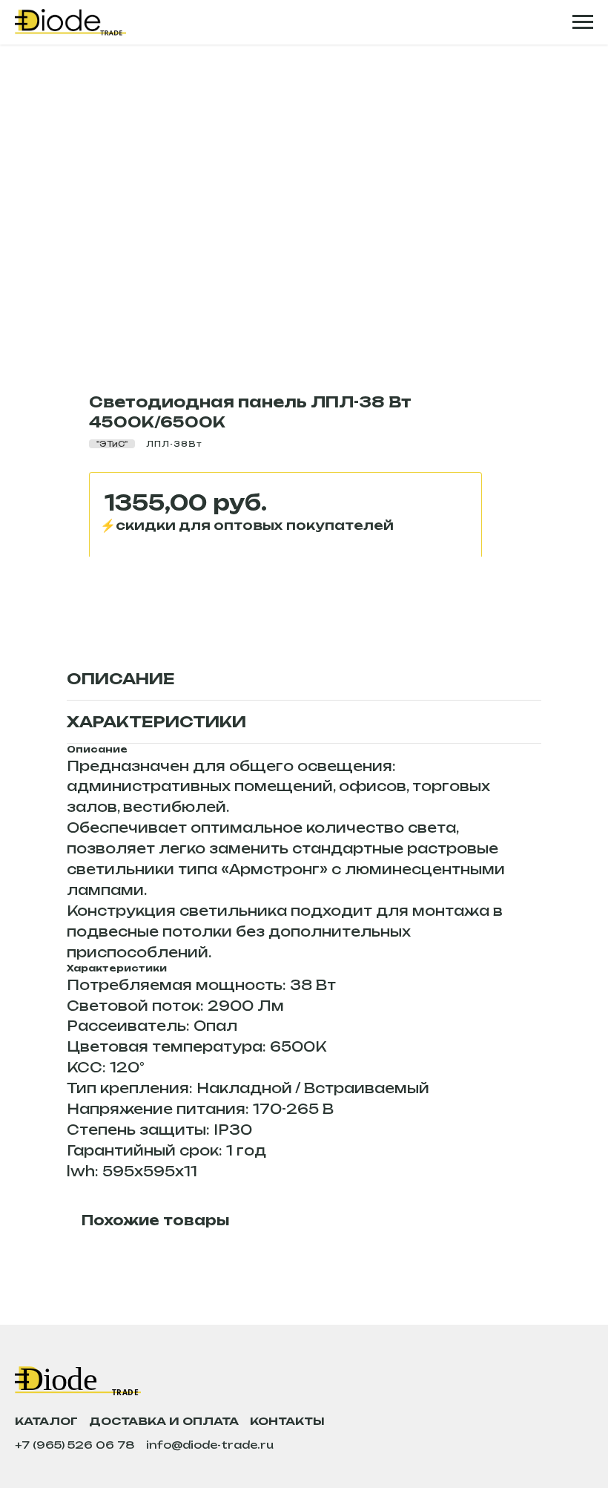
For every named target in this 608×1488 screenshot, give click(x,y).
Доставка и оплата (164, 1421)
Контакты (287, 1421)
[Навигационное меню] (582, 22)
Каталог (46, 1421)
